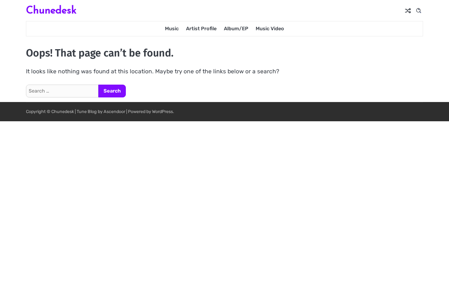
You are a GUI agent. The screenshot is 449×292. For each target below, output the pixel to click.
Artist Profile (201, 28)
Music (172, 28)
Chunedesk (51, 10)
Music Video (270, 28)
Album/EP (236, 28)
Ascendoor (114, 111)
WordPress (162, 111)
